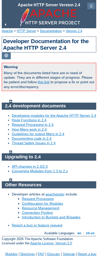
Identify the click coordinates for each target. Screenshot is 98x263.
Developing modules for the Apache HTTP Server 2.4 (54, 115)
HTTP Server (26, 31)
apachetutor (55, 194)
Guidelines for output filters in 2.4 (38, 134)
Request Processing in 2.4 (33, 125)
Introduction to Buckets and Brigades (51, 217)
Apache (7, 31)
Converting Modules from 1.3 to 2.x (40, 171)
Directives (27, 254)
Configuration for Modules (42, 203)
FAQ (41, 254)
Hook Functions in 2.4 (29, 120)
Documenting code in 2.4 (32, 138)
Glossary (53, 254)
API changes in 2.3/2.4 (30, 166)
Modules (11, 254)
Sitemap (69, 254)
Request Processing (38, 199)
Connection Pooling (37, 213)
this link (44, 82)
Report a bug (87, 254)
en (79, 233)
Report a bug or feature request (37, 225)
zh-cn (90, 233)
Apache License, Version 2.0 (51, 243)
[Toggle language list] (6, 55)
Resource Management (40, 208)
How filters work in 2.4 (29, 129)
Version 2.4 (74, 31)
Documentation (51, 31)
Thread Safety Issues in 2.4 (34, 143)
